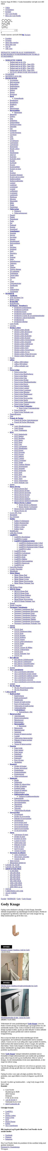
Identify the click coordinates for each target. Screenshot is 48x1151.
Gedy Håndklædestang (22, 426)
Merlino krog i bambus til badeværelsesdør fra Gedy (19, 986)
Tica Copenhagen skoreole (23, 680)
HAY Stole (18, 474)
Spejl (11, 251)
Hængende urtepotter (21, 857)
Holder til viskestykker (22, 784)
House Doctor (10, 1122)
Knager (12, 165)
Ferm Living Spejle (21, 400)
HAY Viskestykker (21, 481)
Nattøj (12, 205)
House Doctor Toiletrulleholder (25, 509)
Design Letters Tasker (22, 346)
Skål (11, 245)
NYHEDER (18, 54)
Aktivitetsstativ (19, 716)
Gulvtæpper (14, 145)
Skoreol (12, 239)
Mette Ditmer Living (21, 579)
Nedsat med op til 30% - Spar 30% (22, 66)
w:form (12, 684)
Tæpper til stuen (20, 851)
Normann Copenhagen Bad (24, 609)
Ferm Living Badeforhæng (23, 374)
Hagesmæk (14, 147)
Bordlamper (14, 100)
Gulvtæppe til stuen (21, 835)
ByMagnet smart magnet (23, 314)
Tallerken (13, 263)
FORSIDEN (9, 54)
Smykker (13, 247)
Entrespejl (17, 758)
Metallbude (14, 571)
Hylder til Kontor (20, 766)
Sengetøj (13, 233)
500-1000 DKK (15, 881)
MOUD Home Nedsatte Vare (24, 601)
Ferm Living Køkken (21, 386)
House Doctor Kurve (21, 497)
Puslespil (13, 225)
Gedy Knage (18, 428)
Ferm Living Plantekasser (23, 394)
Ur (11, 279)
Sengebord (13, 229)
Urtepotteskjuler (15, 283)
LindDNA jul (19, 565)
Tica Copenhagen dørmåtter (24, 672)
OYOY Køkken (20, 637)
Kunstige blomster (16, 175)
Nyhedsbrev (9, 10)
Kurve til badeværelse (22, 704)
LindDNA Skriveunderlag (23, 561)
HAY (7, 1119)
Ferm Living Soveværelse (23, 398)
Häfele (12, 485)
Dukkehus (13, 120)
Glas (11, 137)
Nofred (12, 603)
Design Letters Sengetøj (22, 342)
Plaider (12, 217)
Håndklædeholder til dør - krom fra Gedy (15, 1018)
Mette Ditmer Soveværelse (23, 581)
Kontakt (8, 12)
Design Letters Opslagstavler (24, 340)
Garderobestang (15, 133)
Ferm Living (9, 1117)
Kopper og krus (15, 169)
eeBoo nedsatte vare (21, 366)
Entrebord (17, 754)
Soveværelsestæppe (21, 826)
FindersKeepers (15, 414)
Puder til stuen (19, 847)
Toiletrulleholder (20, 708)
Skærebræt (18, 804)
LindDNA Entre (20, 551)
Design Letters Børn (21, 334)
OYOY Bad (18, 629)
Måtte (12, 203)
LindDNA (9, 1111)
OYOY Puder (19, 643)
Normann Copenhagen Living (24, 617)
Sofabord (13, 249)
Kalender (13, 157)
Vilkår (7, 8)
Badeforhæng (14, 86)
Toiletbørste (14, 273)
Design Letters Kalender (22, 336)
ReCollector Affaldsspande (23, 660)
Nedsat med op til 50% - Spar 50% (22, 70)
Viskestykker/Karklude (22, 810)
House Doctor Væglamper (28, 507)
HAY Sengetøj (19, 468)
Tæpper (12, 277)
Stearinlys (13, 253)
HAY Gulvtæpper (20, 446)
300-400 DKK (15, 877)
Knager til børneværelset (23, 734)
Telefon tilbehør (15, 269)
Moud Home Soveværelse (23, 599)
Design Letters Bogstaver (23, 332)
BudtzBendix (14, 304)
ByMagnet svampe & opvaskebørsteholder (29, 316)
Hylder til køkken (20, 786)
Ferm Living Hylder (21, 380)
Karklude (13, 163)
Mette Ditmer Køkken (22, 577)
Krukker (13, 173)
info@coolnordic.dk (12, 1104)
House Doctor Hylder (22, 491)
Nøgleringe (14, 207)
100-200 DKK (15, 873)
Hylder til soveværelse (22, 816)
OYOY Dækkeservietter (22, 631)
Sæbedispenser (15, 261)
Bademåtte (13, 88)
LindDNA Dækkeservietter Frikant (31, 547)
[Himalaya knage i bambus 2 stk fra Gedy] (15, 944)
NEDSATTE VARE (8, 52)
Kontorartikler (15, 167)
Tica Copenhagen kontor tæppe (25, 674)
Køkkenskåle (19, 798)
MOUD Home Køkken (22, 595)
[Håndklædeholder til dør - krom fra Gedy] (15, 1016)
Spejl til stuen (19, 849)
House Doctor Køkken (22, 499)
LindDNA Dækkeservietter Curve (31, 545)
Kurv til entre (19, 760)
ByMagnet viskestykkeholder (24, 318)
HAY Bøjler (18, 440)
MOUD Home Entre (21, 593)
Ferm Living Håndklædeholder (25, 382)
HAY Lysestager (20, 460)
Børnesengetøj (19, 730)
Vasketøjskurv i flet (25, 712)
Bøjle (12, 106)
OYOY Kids (18, 633)
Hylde (12, 151)
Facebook (8, 1135)
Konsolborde (18, 98)
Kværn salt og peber (17, 177)
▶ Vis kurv (26, 35)
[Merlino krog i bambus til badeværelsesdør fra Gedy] (15, 980)
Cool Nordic (14, 324)
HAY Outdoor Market (22, 464)
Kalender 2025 (15, 159)
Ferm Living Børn (20, 376)
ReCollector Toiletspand (22, 662)
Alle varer (8, 49)
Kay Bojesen (14, 517)
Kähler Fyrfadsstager (21, 521)
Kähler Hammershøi (21, 523)
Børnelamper (14, 108)
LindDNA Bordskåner (22, 537)
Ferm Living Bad (20, 372)
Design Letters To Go (22, 352)
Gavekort (13, 135)
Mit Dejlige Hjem (16, 587)
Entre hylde (18, 748)
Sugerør (12, 257)
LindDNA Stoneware (21, 563)
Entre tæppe (18, 752)
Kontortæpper (19, 774)
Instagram (8, 1139)
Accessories (14, 80)
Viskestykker (14, 289)
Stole (11, 255)
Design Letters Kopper (22, 338)
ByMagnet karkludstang (22, 308)
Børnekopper (19, 720)
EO (11, 368)
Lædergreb (14, 195)
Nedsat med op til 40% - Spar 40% (22, 68)
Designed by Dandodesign (10, 1147)
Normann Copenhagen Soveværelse (27, 621)
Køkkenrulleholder (16, 181)
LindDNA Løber (25, 549)
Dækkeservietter (15, 124)
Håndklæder (14, 153)
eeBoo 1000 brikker (21, 362)
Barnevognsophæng (21, 718)
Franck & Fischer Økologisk (24, 422)
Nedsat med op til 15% (18, 62)
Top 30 (7, 46)
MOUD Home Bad (21, 591)
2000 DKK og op (16, 887)
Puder (12, 221)
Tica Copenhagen (11, 1126)
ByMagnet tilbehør (21, 322)
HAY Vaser (18, 479)
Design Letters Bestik (21, 330)
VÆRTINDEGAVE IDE (14, 891)
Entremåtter (18, 756)
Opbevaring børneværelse (23, 738)
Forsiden (8, 38)
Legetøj (12, 189)
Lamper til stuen (20, 841)
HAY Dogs (18, 442)
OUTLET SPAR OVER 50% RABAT (24, 72)
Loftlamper (14, 191)
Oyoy (7, 1113)
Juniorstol (17, 732)
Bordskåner (14, 102)
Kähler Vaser (18, 529)
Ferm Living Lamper (21, 388)
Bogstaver (13, 94)
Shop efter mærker (11, 42)
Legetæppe (14, 187)
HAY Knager (19, 454)
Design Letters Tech (21, 348)
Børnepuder (18, 728)
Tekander (17, 808)
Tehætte (12, 267)
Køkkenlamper (19, 792)
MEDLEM (27, 54)
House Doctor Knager (22, 495)
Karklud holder (19, 788)
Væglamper (14, 291)
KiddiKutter (14, 531)
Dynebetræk (18, 814)
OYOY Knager (19, 635)
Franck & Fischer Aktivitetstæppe (26, 420)
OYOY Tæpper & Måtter (23, 647)
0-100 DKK (14, 871)
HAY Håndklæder (20, 448)
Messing (13, 199)
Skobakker (18, 762)
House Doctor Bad (21, 489)
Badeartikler (14, 84)
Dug (11, 118)
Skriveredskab (15, 243)
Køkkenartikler (15, 179)
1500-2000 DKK (16, 885)
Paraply (12, 215)
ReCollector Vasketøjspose (23, 666)
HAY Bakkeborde (20, 434)
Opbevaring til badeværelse (24, 706)
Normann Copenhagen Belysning (26, 611)
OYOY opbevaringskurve (23, 641)
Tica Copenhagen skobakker (24, 678)
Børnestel (13, 114)
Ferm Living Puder (21, 396)
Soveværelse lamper (21, 824)
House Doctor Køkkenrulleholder (26, 501)
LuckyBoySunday (16, 567)
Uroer (12, 281)
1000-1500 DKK (16, 883)
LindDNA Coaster (20, 539)
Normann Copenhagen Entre (24, 613)
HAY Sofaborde (20, 470)
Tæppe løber (14, 275)
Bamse (12, 92)
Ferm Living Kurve (21, 384)
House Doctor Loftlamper (28, 505)
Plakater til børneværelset (23, 740)
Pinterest (8, 1137)
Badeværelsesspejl (20, 698)
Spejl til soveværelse (21, 829)
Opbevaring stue (20, 843)
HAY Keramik (19, 452)
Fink (11, 416)
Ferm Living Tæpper (21, 404)
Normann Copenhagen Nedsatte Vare (27, 623)
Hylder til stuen (19, 837)
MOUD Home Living (22, 597)
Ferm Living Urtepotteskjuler (29, 408)
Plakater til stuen (20, 845)
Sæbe (12, 259)
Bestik (16, 780)
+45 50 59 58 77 (11, 1100)
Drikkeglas (18, 782)
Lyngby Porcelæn (16, 569)
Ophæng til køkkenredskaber (29, 796)
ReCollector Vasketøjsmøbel (24, 664)
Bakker (12, 90)
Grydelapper (14, 141)
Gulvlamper (14, 143)
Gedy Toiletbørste (20, 430)
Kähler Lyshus (19, 527)
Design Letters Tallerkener (23, 344)
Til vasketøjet (14, 271)
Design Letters (10, 1115)
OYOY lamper (19, 639)
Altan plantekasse (20, 855)
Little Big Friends (16, 533)
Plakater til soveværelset (22, 818)
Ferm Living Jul (20, 410)
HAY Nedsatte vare (21, 483)
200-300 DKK (15, 875)
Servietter (13, 237)
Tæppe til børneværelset (22, 744)
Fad (11, 129)
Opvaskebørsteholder (21, 800)
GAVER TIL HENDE (13, 867)
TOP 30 (8, 889)
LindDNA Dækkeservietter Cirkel (31, 543)
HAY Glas (18, 444)
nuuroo (12, 625)
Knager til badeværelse (22, 702)
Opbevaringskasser (21, 776)
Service (12, 235)
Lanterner (13, 185)
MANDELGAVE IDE (13, 76)
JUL (6, 895)
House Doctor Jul (20, 511)
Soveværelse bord (20, 822)
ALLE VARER (11, 893)
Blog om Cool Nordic (13, 16)
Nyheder (8, 40)
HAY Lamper (19, 458)
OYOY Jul (18, 656)
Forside (3, 899)
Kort (11, 171)
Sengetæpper (18, 820)
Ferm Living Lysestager (22, 390)
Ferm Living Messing (21, 392)
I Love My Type (15, 513)
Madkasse (13, 197)
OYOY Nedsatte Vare (22, 654)
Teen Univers (14, 861)
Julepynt (13, 155)
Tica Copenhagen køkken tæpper (26, 676)
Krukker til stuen (20, 839)
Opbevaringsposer (20, 213)
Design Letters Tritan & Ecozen (25, 354)
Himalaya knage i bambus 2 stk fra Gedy (15, 950)
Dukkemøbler (15, 122)
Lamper (12, 183)
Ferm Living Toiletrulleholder (24, 402)
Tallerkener (18, 806)
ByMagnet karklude (21, 310)
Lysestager (13, 193)
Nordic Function (15, 605)
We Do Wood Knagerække (23, 688)
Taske (12, 265)
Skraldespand (14, 241)
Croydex (13, 326)
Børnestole (18, 112)
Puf (11, 223)
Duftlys (12, 116)
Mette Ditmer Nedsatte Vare (24, 583)
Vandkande (14, 285)
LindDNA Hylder (20, 555)
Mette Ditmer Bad (20, 575)
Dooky (12, 358)
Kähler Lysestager (20, 525)
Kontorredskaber (20, 772)
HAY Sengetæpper (21, 466)
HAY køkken (19, 456)
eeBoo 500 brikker (20, 364)
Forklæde (13, 131)
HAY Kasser (18, 450)
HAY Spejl (18, 472)
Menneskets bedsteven (18, 863)
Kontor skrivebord (20, 768)
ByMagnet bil (19, 320)
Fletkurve (17, 211)
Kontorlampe (19, 770)
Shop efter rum (10, 44)
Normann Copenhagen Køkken (25, 615)
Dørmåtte (13, 127)
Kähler (7, 1124)
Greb (11, 139)
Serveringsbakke (20, 802)
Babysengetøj (14, 82)
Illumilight (13, 515)
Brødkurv (13, 104)
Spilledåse (17, 742)
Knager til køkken (20, 790)
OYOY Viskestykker (21, 649)
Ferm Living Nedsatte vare (23, 412)
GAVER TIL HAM (12, 865)
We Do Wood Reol (21, 690)
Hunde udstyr (14, 149)
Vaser (12, 287)
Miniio (12, 585)
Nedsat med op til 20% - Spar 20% (22, 64)
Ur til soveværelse (20, 831)
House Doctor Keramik (22, 493)
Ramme (12, 227)
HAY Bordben (19, 438)
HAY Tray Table (20, 476)
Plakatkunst (14, 219)
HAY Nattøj (18, 462)
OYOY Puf (18, 645)
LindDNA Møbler (20, 559)
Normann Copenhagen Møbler (25, 619)
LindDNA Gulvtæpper (22, 553)
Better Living (14, 299)
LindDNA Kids (19, 557)
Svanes (12, 668)
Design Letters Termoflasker (24, 350)
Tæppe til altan (19, 859)
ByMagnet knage (20, 312)
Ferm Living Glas (20, 378)
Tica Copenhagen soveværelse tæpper (27, 682)
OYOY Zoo (18, 651)
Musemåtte (14, 201)
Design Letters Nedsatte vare (24, 356)
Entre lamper (18, 750)
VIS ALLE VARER (22, 52)
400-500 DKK (15, 879)
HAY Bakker (19, 436)
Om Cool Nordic (11, 14)
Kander (12, 161)
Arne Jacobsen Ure (16, 297)
